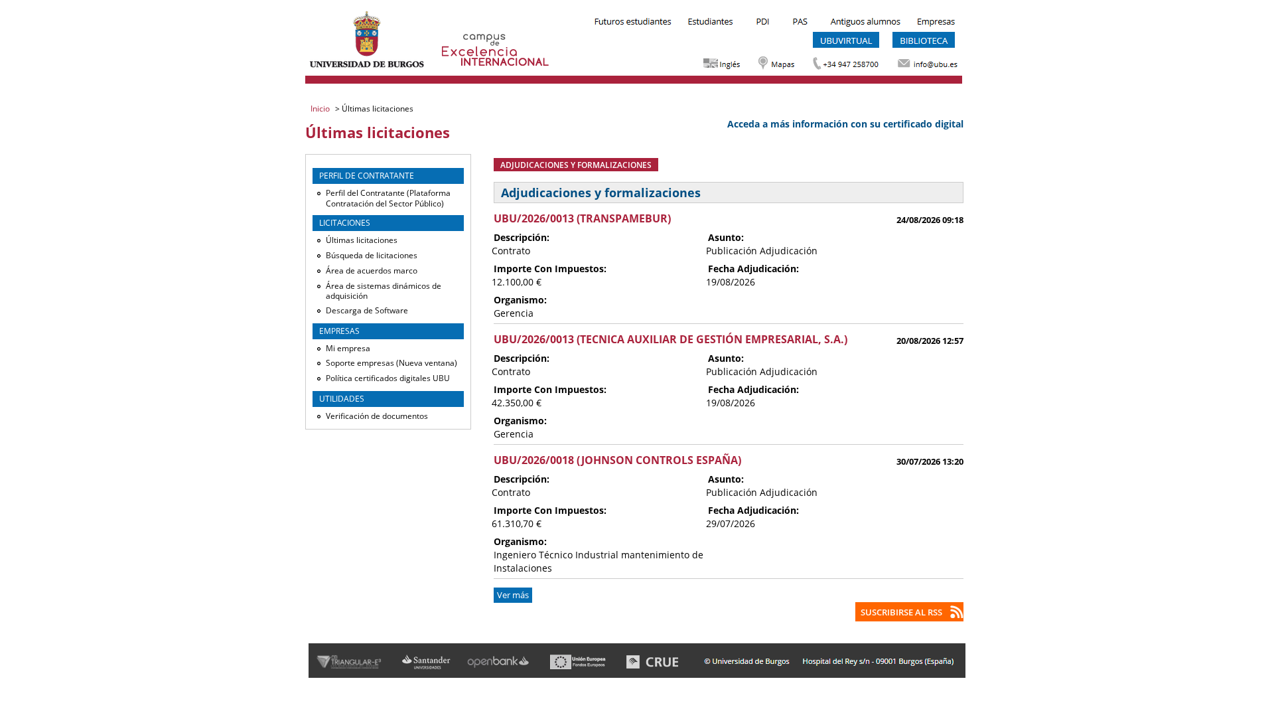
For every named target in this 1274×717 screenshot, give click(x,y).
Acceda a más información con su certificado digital (845, 124)
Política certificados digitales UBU (388, 378)
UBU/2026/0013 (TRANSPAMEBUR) (582, 218)
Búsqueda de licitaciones (371, 255)
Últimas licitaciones (361, 240)
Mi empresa (348, 348)
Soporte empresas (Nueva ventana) (391, 362)
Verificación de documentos (377, 416)
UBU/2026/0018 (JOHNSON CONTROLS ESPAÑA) (617, 460)
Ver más (513, 595)
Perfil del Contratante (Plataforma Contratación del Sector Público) (388, 198)
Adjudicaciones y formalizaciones (576, 164)
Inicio (321, 108)
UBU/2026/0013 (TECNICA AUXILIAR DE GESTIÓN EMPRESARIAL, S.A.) (670, 339)
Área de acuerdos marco (371, 270)
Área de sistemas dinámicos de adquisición (383, 291)
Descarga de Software (367, 310)
